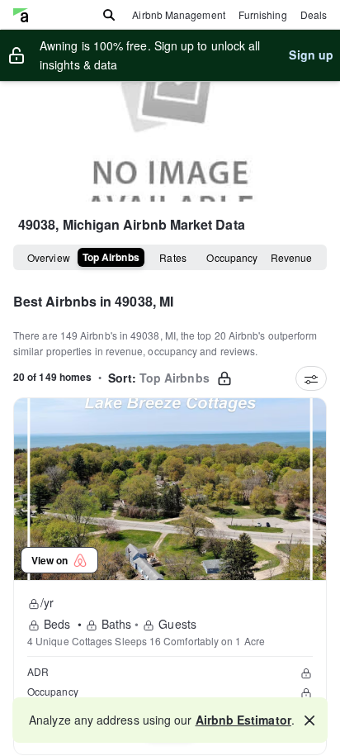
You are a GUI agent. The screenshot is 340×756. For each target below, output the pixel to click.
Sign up (311, 54)
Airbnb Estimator (243, 719)
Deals (313, 14)
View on (52, 560)
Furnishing (262, 14)
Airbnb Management (178, 14)
